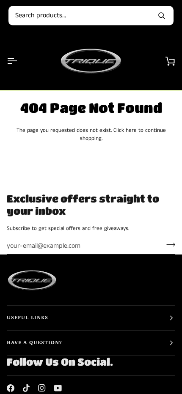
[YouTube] (58, 388)
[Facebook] (10, 388)
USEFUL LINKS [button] (27, 317)
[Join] (168, 245)
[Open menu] (19, 60)
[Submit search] (162, 15)
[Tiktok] (26, 388)
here (131, 130)
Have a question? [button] (34, 342)
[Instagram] (42, 388)
